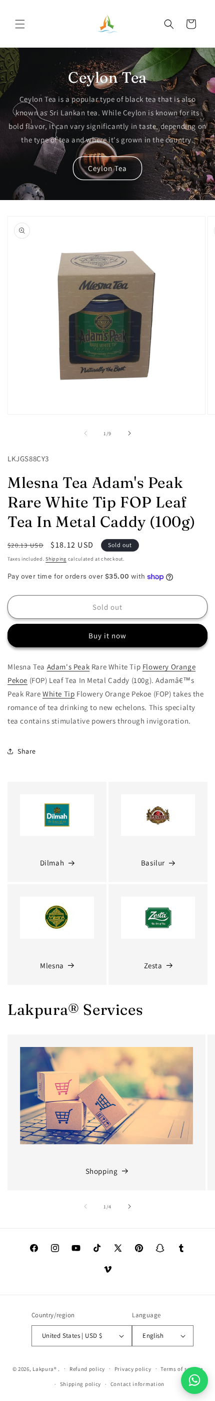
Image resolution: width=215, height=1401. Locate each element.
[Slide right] (129, 433)
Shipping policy (81, 1383)
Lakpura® (44, 1368)
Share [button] (27, 751)
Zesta (153, 965)
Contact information (137, 1383)
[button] (20, 24)
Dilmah (52, 862)
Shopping (102, 1171)
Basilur (153, 862)
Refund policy (87, 1368)
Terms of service (181, 1368)
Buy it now (107, 635)
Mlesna (52, 965)
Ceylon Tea (107, 168)
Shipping (56, 559)
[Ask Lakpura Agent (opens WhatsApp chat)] (194, 1380)
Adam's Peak (68, 666)
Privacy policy (133, 1368)
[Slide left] (85, 433)
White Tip (58, 693)
